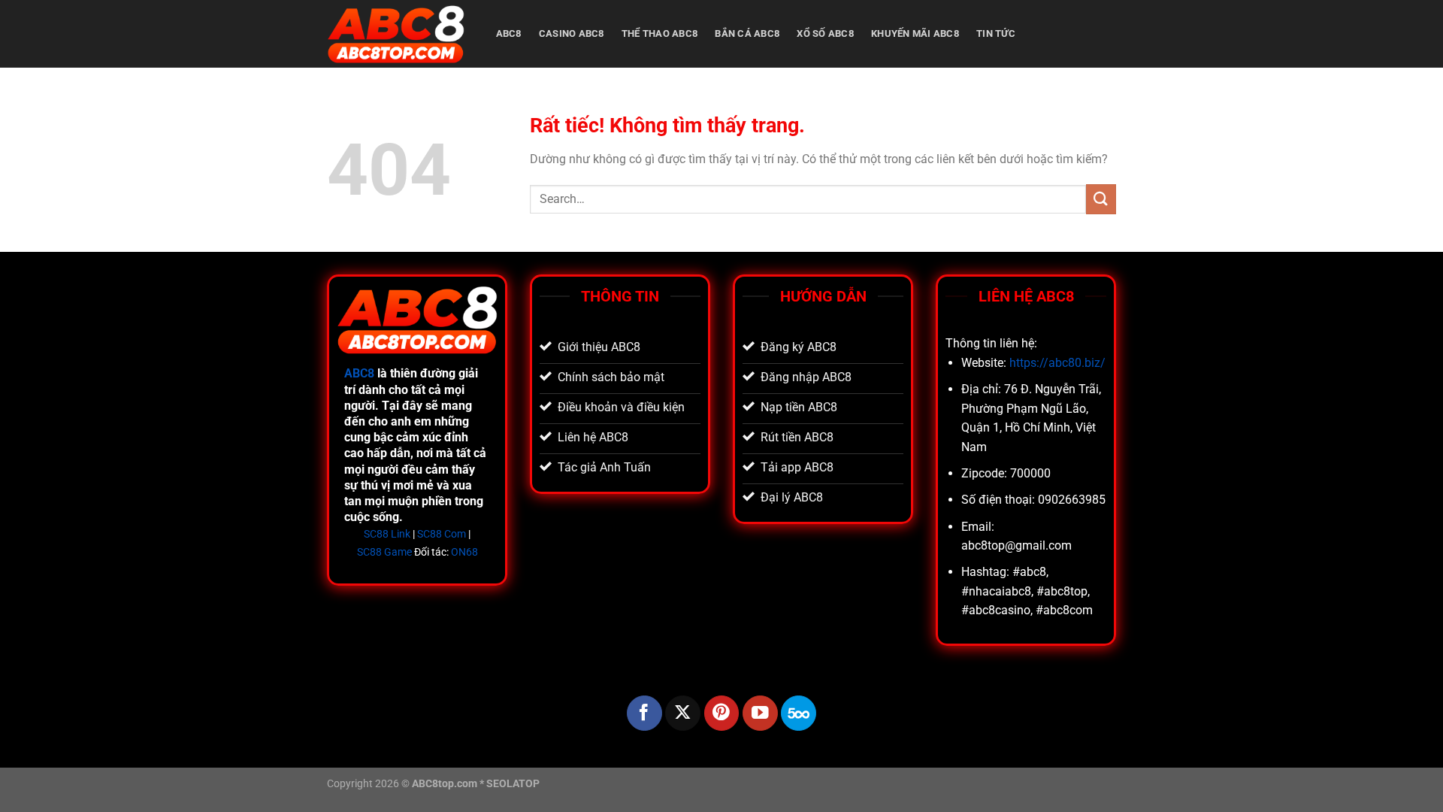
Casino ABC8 (571, 33)
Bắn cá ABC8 (747, 33)
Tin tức (995, 33)
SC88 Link (387, 534)
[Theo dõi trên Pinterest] (722, 713)
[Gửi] (1101, 199)
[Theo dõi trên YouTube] (760, 713)
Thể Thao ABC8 (659, 33)
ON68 (464, 552)
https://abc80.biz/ (1057, 363)
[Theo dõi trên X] (682, 713)
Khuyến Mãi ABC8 (915, 33)
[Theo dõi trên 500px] (798, 713)
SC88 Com (441, 534)
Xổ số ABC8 (825, 33)
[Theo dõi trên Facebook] (644, 713)
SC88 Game (384, 552)
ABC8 (509, 33)
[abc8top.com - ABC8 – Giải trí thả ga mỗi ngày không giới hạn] (395, 34)
